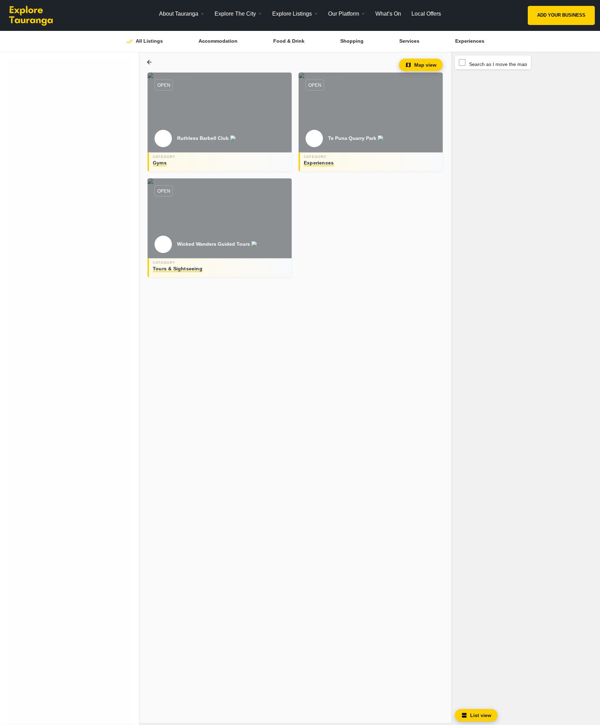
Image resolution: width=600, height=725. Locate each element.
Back (74, 203)
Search (73, 180)
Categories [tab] (50, 64)
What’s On (388, 14)
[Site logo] (46, 14)
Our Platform (343, 14)
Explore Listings (292, 14)
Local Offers (426, 14)
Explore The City (235, 14)
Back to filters (74, 630)
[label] (150, 62)
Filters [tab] (24, 64)
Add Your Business (561, 15)
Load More (34, 716)
